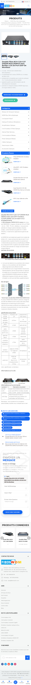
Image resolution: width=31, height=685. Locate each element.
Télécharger (8, 100)
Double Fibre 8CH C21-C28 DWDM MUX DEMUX (20, 178)
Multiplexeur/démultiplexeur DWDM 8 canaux (14, 414)
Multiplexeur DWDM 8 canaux (12, 422)
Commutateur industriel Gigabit (9, 622)
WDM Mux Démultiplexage (17, 21)
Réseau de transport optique (10, 112)
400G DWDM (4, 632)
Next (29, 538)
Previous (2, 538)
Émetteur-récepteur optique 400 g (10, 625)
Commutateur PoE (6, 617)
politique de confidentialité (9, 675)
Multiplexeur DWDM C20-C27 (12, 430)
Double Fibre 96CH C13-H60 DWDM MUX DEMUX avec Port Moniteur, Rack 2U (23, 540)
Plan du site (21, 675)
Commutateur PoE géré (7, 635)
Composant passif (7, 118)
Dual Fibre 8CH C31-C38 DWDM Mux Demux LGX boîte (21, 189)
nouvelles (3, 598)
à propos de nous (5, 592)
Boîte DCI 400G (5, 630)
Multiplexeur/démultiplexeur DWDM (11, 23)
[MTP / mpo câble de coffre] (7, 202)
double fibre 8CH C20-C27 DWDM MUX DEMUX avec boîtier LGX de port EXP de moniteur (15, 480)
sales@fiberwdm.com (13, 580)
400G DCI (3, 627)
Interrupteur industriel (7, 620)
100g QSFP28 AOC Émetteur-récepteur (21, 157)
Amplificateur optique (8, 125)
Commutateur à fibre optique (11, 128)
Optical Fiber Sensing (8, 132)
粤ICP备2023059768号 (23, 673)
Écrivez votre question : (11, 499)
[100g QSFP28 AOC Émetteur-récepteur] (7, 160)
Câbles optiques (7, 142)
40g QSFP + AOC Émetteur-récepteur (20, 168)
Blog (2, 608)
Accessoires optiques (8, 148)
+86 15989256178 (10, 574)
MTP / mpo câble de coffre (20, 198)
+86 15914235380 (14, 577)
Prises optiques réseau (9, 138)
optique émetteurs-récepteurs (11, 122)
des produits (4, 595)
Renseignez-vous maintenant (13, 94)
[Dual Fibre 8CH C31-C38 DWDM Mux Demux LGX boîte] (7, 191)
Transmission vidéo (7, 145)
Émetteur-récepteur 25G (7, 640)
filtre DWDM (7, 427)
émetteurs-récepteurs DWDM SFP (10, 638)
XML (27, 675)
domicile (3, 590)
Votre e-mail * (8, 493)
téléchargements (5, 600)
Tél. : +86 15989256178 (8, 1)
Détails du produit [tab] (7, 211)
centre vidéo (4, 605)
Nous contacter (5, 603)
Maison (7, 21)
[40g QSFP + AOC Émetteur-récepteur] (7, 170)
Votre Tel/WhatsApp (10, 486)
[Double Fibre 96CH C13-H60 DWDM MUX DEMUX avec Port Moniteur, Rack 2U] (23, 534)
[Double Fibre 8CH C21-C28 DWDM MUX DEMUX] (7, 181)
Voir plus (16, 161)
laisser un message (15, 682)
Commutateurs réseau (9, 135)
